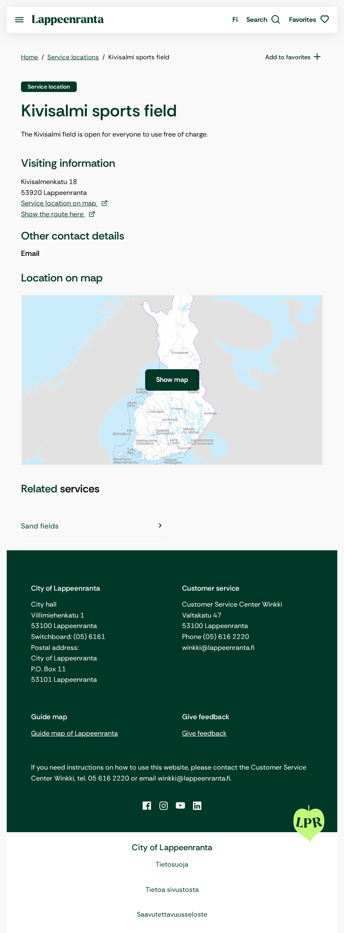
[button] (263, 19)
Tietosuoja (172, 864)
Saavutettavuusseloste (172, 914)
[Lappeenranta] (68, 20)
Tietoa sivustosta (172, 889)
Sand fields (40, 526)
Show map (172, 379)
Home (29, 57)
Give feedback (204, 733)
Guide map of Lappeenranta (74, 733)
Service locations (73, 57)
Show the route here (53, 214)
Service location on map (59, 203)
